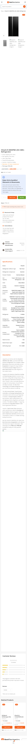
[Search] (24, 6)
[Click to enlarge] (3, 35)
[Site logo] (13, 2)
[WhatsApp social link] (8, 203)
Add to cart (12, 197)
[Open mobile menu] (1, 2)
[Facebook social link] (5, 203)
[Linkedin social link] (7, 203)
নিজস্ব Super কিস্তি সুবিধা (7, 166)
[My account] (25, 2)
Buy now (22, 197)
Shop (2, 11)
